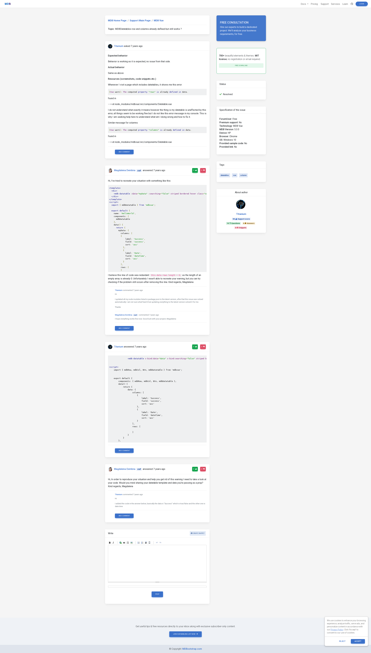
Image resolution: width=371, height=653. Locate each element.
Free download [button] (241, 65)
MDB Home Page (117, 20)
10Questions (233, 223)
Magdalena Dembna (124, 170)
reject (342, 641)
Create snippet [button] (198, 533)
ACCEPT (357, 641)
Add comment (124, 152)
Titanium (118, 46)
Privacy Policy (337, 629)
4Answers (248, 223)
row (234, 175)
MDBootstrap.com (192, 648)
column (243, 175)
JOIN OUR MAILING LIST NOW (184, 634)
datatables (225, 175)
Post (157, 594)
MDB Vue (159, 20)
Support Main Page (140, 20)
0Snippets (240, 228)
